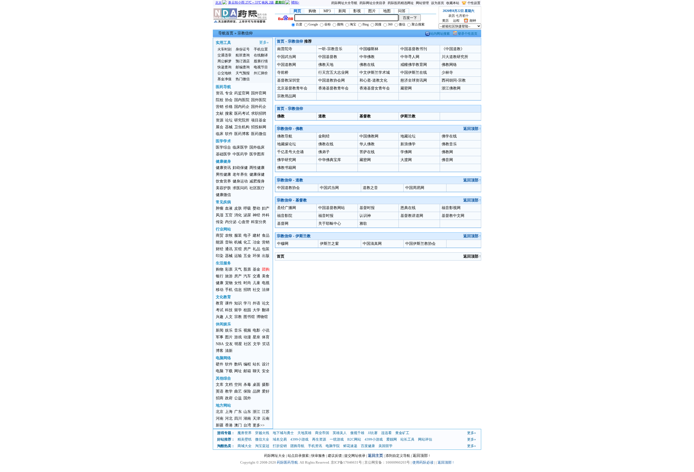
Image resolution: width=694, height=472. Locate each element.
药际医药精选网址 (401, 3)
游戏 (238, 337)
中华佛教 (367, 57)
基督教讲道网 (411, 216)
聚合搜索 (418, 24)
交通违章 (224, 55)
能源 (219, 242)
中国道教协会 (288, 188)
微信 (401, 24)
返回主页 (375, 456)
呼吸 (247, 208)
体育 (265, 337)
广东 (238, 412)
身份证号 (243, 49)
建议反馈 (335, 456)
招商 (219, 398)
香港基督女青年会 (374, 88)
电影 (256, 330)
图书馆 (249, 317)
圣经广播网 (286, 208)
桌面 (256, 385)
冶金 (256, 242)
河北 (229, 418)
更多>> (259, 425)
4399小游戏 (299, 439)
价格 (229, 107)
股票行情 (261, 61)
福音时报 (325, 216)
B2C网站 (354, 439)
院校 (219, 100)
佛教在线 (367, 65)
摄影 (265, 385)
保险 (247, 391)
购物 (219, 269)
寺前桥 (282, 72)
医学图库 (257, 154)
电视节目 (261, 67)
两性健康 (257, 168)
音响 (229, 242)
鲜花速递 (350, 446)
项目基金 (258, 120)
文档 (229, 385)
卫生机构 (241, 127)
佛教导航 (284, 136)
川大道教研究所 (455, 57)
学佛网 (406, 152)
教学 (229, 391)
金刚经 (324, 136)
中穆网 (282, 244)
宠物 (229, 283)
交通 (256, 276)
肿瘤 (219, 208)
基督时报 (367, 208)
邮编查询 (243, 67)
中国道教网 (286, 65)
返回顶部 (472, 129)
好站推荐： (226, 439)
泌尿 (247, 215)
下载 (229, 371)
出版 (265, 256)
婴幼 (256, 208)
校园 (247, 310)
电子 (247, 235)
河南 (219, 418)
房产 (247, 249)
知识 (238, 303)
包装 (265, 249)
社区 (247, 344)
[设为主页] (240, 15)
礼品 (256, 249)
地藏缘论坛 (286, 144)
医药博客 (241, 134)
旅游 (229, 276)
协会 (229, 100)
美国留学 (385, 446)
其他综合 (223, 378)
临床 (219, 134)
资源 (219, 120)
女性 (238, 283)
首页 (280, 41)
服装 (238, 235)
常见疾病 (223, 202)
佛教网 (447, 152)
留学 (238, 310)
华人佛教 (367, 144)
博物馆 (262, 317)
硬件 (219, 364)
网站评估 (425, 439)
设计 (265, 364)
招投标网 (258, 127)
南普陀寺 (284, 49)
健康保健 (257, 174)
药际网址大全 (274, 456)
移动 (219, 290)
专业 (229, 93)
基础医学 (223, 154)
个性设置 (473, 3)
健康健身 (223, 161)
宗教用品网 (286, 96)
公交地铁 (224, 73)
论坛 (229, 120)
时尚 (247, 283)
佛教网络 (449, 65)
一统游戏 (337, 439)
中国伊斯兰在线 (413, 72)
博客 (219, 351)
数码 (238, 364)
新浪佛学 (408, 144)
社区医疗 (257, 188)
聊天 (256, 371)
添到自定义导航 (397, 456)
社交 (256, 290)
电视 (265, 283)
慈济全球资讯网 (413, 80)
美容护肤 (223, 188)
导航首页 (225, 33)
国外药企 (258, 107)
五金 (247, 256)
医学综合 (223, 147)
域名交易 (280, 439)
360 (390, 24)
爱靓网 (391, 439)
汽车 (247, 276)
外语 (256, 303)
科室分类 (258, 222)
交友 (229, 344)
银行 (219, 276)
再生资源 (319, 439)
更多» (264, 42)
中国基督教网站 (331, 208)
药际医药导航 (287, 462)
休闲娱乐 (223, 324)
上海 (229, 412)
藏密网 (406, 88)
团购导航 (297, 446)
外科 (265, 215)
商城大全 (244, 446)
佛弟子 (324, 152)
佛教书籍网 (286, 168)
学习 (247, 303)
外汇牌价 (261, 73)
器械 (229, 127)
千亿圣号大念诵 (290, 152)
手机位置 (261, 49)
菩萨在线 (367, 152)
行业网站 (223, 229)
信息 (238, 290)
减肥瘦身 (257, 181)
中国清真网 (372, 244)
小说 (265, 330)
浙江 (256, 412)
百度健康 (368, 446)
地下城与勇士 (283, 433)
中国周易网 (414, 188)
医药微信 (258, 134)
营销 (219, 107)
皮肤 (238, 208)
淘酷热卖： (226, 446)
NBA (220, 344)
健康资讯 (223, 168)
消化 (238, 215)
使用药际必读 (422, 462)
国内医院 (241, 100)
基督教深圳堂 (288, 80)
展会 (219, 127)
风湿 (219, 215)
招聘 (247, 290)
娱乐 (229, 330)
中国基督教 (327, 57)
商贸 (219, 235)
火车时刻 (224, 49)
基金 (256, 269)
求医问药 (240, 188)
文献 (219, 113)
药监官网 (241, 93)
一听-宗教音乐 (330, 49)
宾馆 (238, 249)
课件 (229, 303)
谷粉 (327, 24)
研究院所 (241, 120)
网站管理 (422, 3)
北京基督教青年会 (292, 88)
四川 (238, 418)
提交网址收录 (354, 456)
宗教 (238, 317)
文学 (257, 344)
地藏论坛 (408, 136)
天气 (238, 269)
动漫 (247, 337)
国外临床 (257, 147)
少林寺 (447, 72)
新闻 (219, 330)
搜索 (229, 113)
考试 (219, 310)
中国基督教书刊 (413, 49)
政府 (229, 398)
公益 (238, 398)
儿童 (256, 283)
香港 (229, 425)
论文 (265, 303)
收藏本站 (452, 3)
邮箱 (247, 371)
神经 (256, 215)
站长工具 (407, 439)
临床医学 (240, 147)
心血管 (243, 222)
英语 (219, 391)
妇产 (265, 208)
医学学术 (223, 141)
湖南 (247, 418)
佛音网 (447, 160)
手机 (229, 290)
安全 (265, 371)
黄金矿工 (402, 433)
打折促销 (280, 446)
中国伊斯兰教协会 (420, 244)
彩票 (229, 269)
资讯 (219, 93)
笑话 (266, 344)
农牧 (229, 235)
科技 (229, 310)
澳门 (238, 425)
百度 (298, 24)
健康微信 (223, 195)
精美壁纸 (244, 439)
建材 (256, 235)
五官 (229, 215)
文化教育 (223, 297)
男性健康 (223, 174)
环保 (256, 256)
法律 (265, 290)
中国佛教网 (368, 136)
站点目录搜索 (298, 456)
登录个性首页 (467, 34)
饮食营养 (223, 181)
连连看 (386, 433)
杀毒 (247, 385)
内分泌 (230, 222)
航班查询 (243, 55)
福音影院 (284, 216)
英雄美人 (340, 433)
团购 (265, 269)
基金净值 (224, 79)
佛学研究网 (286, 160)
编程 (247, 364)
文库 (219, 385)
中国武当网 (286, 57)
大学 (256, 310)
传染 (219, 222)
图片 (229, 337)
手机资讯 (315, 446)
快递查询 (224, 67)
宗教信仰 (245, 33)
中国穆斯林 (368, 49)
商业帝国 (322, 433)
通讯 (229, 249)
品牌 (256, 391)
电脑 (219, 371)
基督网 (282, 223)
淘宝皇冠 (262, 446)
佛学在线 (449, 136)
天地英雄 (304, 433)
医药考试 (241, 113)
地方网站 (223, 405)
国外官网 (258, 93)
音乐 (238, 330)
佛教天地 (325, 65)
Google (313, 24)
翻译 (265, 310)
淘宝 (352, 24)
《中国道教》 (453, 49)
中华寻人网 (409, 57)
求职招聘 (258, 113)
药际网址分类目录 (372, 3)
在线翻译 (261, 55)
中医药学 (240, 154)
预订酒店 (243, 61)
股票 (247, 269)
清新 (229, 351)
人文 (229, 317)
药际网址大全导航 (344, 3)
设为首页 (437, 3)
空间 (238, 385)
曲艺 (238, 391)
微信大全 (262, 439)
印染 (219, 256)
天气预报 (243, 73)
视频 (247, 330)
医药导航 (223, 87)
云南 (265, 418)
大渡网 (406, 160)
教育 (219, 303)
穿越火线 (262, 433)
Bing (365, 24)
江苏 (265, 412)
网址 (238, 371)
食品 (265, 235)
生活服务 (223, 263)
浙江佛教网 (451, 88)
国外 (247, 398)
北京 (219, 412)
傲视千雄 (357, 433)
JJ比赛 (373, 433)
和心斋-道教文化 (373, 80)
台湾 (247, 425)
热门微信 (243, 79)
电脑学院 (333, 446)
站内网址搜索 (440, 34)
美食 (265, 276)
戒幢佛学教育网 (413, 65)
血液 (229, 208)
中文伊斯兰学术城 (374, 72)
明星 (238, 344)
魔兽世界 (244, 433)
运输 (238, 256)
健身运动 (240, 181)
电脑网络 (223, 358)
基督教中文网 (453, 216)
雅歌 (363, 223)
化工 (247, 242)
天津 (256, 418)
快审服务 (318, 456)
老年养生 (240, 174)
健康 (219, 283)
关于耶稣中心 (329, 223)
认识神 (365, 216)
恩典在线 (408, 208)
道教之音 (370, 188)
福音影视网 (451, 208)
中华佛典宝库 (329, 160)
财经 (219, 249)
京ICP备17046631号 (346, 462)
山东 (247, 412)
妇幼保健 (240, 168)
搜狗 (339, 24)
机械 (238, 242)
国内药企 (241, 107)
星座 (256, 337)
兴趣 (219, 317)
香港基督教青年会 (333, 88)
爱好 (265, 391)
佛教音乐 (449, 144)
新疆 (219, 425)
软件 (229, 134)
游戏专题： (226, 433)
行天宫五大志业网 (333, 72)
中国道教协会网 (331, 80)
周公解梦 (224, 61)
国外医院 (258, 100)
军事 (219, 337)
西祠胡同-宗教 (454, 80)
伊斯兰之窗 (329, 244)
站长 (256, 364)
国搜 (377, 24)
